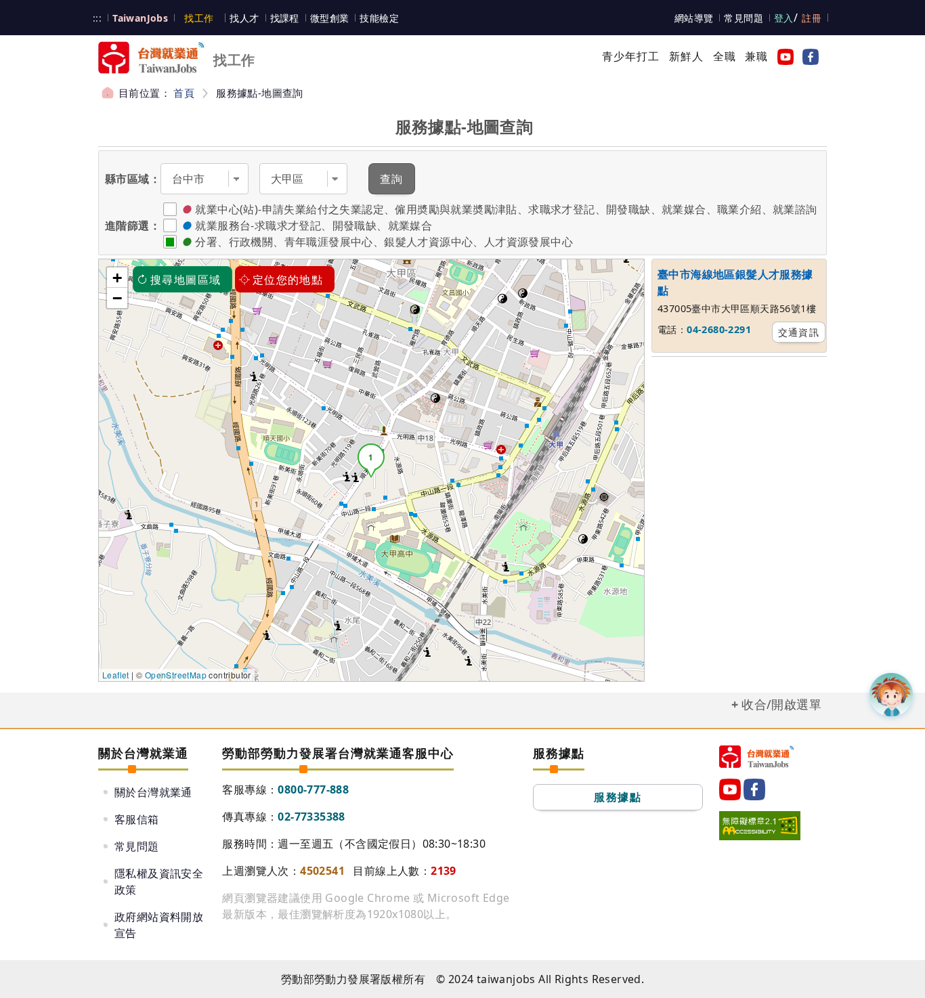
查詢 (392, 178)
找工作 (198, 18)
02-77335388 (311, 816)
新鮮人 (686, 56)
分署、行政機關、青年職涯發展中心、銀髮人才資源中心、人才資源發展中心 (384, 241)
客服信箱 (136, 819)
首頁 (183, 93)
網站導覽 (694, 18)
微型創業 (329, 18)
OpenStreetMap (176, 674)
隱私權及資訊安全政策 (158, 881)
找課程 (284, 18)
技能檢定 (379, 18)
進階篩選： (132, 225)
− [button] (117, 297)
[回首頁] (756, 756)
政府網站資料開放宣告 (158, 924)
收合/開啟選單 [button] (781, 704)
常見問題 (743, 18)
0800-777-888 (313, 789)
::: (97, 18)
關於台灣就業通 (153, 792)
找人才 (244, 18)
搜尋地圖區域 (185, 279)
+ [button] (117, 277)
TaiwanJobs (140, 18)
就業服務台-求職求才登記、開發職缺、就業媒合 (313, 225)
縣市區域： (132, 178)
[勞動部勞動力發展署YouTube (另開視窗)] (783, 56)
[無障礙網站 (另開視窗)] (759, 825)
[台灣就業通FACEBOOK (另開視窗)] (808, 56)
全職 (724, 56)
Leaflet (115, 674)
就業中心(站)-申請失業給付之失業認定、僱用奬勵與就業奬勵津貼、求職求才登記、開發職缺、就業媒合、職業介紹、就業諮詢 (506, 209)
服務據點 (617, 796)
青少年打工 (631, 56)
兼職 (756, 56)
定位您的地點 (288, 279)
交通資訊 (799, 332)
